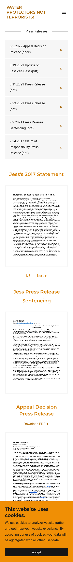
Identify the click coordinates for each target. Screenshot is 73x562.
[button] (64, 12)
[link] (26, 17)
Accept (36, 552)
